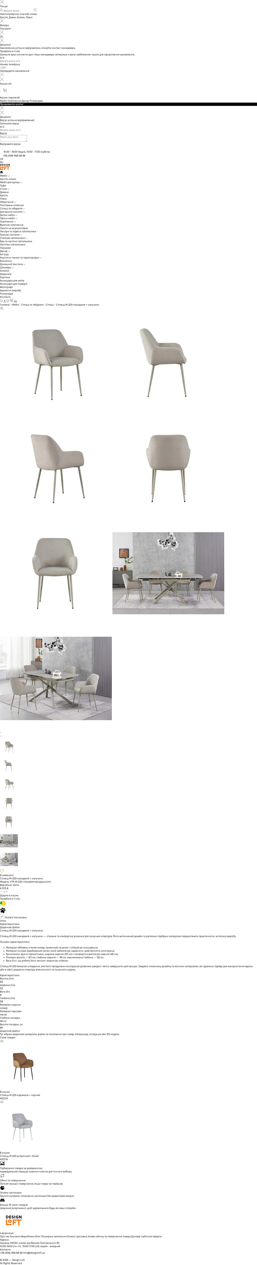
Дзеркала (5, 274)
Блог (38, 1236)
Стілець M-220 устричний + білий (19, 1156)
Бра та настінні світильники (16, 241)
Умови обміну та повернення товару (109, 1236)
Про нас (5, 1236)
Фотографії (6, 287)
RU (1, 162)
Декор (25, 101)
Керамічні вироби (10, 290)
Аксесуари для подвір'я (13, 284)
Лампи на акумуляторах (14, 228)
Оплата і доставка (76, 1236)
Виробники (28, 1236)
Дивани (4, 192)
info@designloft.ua (34, 1253)
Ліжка (3, 198)
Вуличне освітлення (11, 225)
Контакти (5, 297)
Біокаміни (6, 261)
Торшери (5, 248)
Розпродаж (36, 101)
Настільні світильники (12, 244)
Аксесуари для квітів (12, 280)
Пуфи (3, 185)
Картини (5, 277)
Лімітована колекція (12, 205)
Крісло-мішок (8, 179)
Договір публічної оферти (146, 1236)
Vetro (16, 885)
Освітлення (14, 101)
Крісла (4, 195)
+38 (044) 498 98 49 (14, 155)
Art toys (4, 254)
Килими (4, 271)
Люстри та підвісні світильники (18, 231)
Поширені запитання (53, 1236)
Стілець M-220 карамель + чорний (20, 1095)
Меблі (3, 101)
